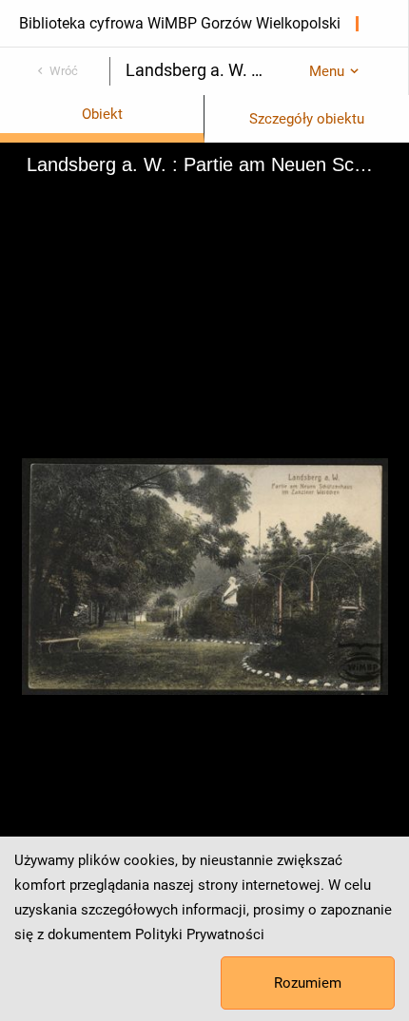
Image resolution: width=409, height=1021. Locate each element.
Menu (326, 71)
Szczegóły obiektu (306, 118)
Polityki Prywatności (199, 934)
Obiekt (102, 114)
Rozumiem (307, 983)
